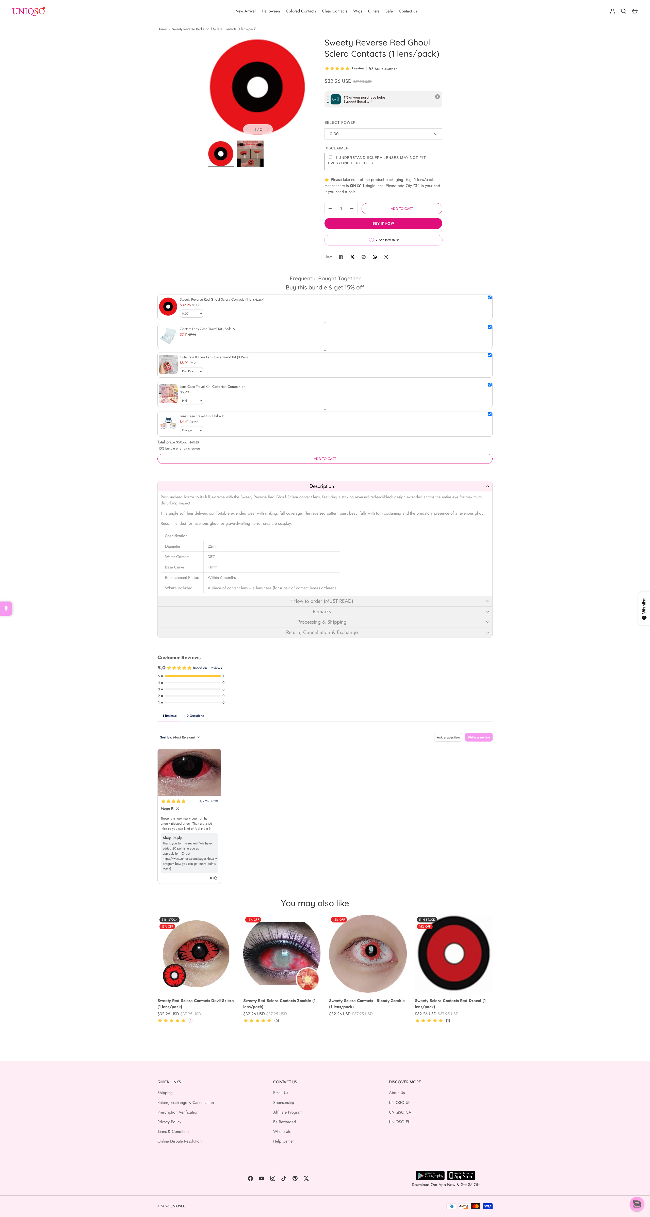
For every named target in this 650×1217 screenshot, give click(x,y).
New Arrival (245, 11)
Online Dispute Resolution (179, 1141)
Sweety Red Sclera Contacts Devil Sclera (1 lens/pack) (195, 1004)
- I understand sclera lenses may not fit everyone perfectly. (377, 160)
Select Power (340, 122)
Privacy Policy (169, 1122)
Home (162, 29)
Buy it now (383, 223)
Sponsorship (283, 1102)
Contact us (408, 11)
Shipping (165, 1093)
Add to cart (402, 208)
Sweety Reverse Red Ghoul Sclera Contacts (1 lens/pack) (214, 29)
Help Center (283, 1141)
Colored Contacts (301, 11)
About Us (397, 1093)
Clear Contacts (334, 11)
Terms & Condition (173, 1131)
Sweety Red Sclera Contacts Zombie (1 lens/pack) (279, 1004)
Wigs (357, 11)
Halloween (271, 11)
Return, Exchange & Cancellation (185, 1102)
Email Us (280, 1093)
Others (373, 11)
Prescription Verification (177, 1112)
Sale (389, 11)
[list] (258, 87)
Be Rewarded (284, 1122)
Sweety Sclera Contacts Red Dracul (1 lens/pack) (450, 1004)
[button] (325, 486)
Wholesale (282, 1131)
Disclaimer (336, 148)
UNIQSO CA (400, 1112)
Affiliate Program (287, 1112)
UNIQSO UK (400, 1102)
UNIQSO (177, 1206)
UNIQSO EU (400, 1122)
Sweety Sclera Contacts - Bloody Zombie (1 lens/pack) (367, 1004)
